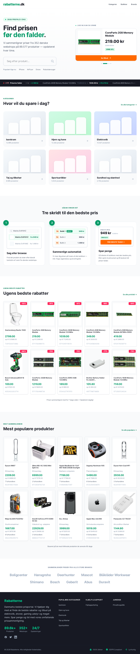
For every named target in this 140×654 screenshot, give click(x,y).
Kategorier (113, 4)
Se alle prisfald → (130, 294)
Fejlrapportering (92, 605)
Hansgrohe (42, 575)
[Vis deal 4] (110, 64)
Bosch (55, 582)
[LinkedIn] (15, 637)
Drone (38, 69)
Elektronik (62, 615)
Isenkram (62, 605)
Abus (88, 582)
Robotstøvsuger (49, 69)
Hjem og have (64, 610)
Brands (134, 4)
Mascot (87, 575)
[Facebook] (5, 637)
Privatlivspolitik (119, 605)
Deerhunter (66, 575)
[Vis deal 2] (103, 64)
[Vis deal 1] (101, 64)
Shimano (37, 582)
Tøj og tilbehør (64, 620)
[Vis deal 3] (107, 64)
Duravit (104, 582)
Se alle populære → (129, 430)
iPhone (21, 69)
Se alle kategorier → (129, 105)
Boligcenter (18, 575)
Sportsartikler (64, 625)
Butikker (124, 4)
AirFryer (30, 69)
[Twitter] (10, 637)
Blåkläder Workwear (114, 575)
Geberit (72, 582)
